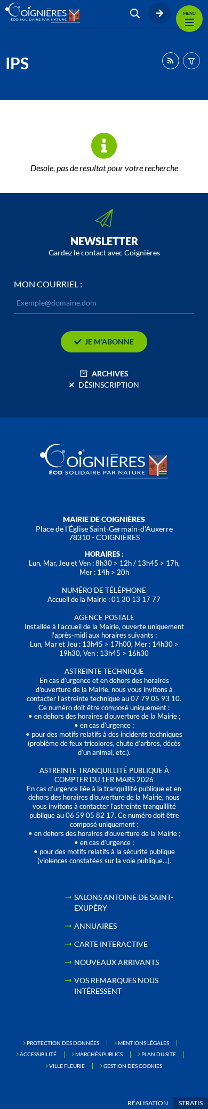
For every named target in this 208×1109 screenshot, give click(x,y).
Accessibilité (38, 1054)
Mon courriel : (48, 284)
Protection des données (63, 1043)
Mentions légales (143, 1043)
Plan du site (158, 1054)
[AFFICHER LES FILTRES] (191, 60)
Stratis (191, 1103)
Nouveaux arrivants (116, 962)
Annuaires (95, 925)
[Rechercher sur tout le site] (135, 13)
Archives (110, 373)
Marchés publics (99, 1054)
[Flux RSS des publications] (170, 60)
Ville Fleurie (67, 1066)
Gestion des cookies (132, 1066)
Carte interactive (111, 944)
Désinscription (108, 384)
